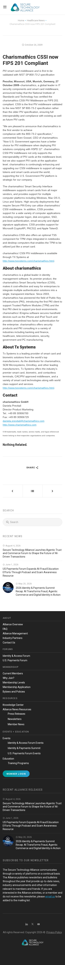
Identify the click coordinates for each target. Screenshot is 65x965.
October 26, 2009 (33, 44)
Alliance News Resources (17, 709)
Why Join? (8, 678)
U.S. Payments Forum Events (24, 753)
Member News (16, 724)
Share (31, 467)
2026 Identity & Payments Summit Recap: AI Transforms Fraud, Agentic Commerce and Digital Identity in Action (38, 591)
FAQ (5, 628)
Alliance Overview (13, 624)
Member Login (16, 774)
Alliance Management (15, 633)
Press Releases (16, 713)
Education (8, 758)
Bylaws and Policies (14, 691)
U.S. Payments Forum (15, 660)
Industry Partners (12, 638)
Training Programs (18, 763)
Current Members (13, 673)
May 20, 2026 (25, 583)
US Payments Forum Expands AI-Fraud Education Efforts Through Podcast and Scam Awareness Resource (31, 572)
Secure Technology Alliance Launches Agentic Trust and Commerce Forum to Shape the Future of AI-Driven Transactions (32, 553)
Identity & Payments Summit (24, 748)
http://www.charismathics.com (19, 424)
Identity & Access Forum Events (26, 742)
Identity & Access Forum (16, 655)
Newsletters (14, 719)
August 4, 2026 (13, 545)
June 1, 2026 (11, 564)
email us (50, 896)
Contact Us (9, 642)
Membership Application (17, 687)
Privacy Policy (54, 932)
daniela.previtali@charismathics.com (23, 420)
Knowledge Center (13, 704)
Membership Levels (14, 682)
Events (6, 738)
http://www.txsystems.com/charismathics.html (28, 260)
